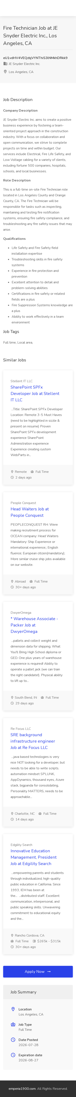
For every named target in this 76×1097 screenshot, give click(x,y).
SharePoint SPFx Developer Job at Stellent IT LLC (35, 393)
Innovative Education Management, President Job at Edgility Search (34, 857)
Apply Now (35, 971)
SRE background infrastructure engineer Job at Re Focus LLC (33, 741)
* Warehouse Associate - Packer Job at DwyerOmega (34, 625)
